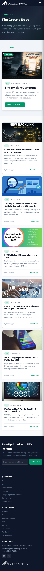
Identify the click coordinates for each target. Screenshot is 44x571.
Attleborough (7, 511)
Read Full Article (13, 105)
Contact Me (6, 498)
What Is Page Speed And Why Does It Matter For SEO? (21, 358)
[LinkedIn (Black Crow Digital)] (4, 556)
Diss (3, 522)
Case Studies (7, 488)
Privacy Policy (7, 501)
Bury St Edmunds (8, 518)
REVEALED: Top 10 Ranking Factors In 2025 (20, 256)
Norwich (5, 525)
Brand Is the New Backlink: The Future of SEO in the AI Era (21, 151)
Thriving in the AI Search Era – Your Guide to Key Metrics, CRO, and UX (20, 204)
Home (4, 481)
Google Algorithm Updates (12, 495)
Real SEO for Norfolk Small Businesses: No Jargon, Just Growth (22, 307)
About (4, 484)
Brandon (5, 515)
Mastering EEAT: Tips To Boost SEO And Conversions (20, 410)
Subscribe (36, 462)
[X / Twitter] (9, 556)
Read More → (35, 170)
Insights (5, 491)
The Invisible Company (20, 88)
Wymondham (7, 535)
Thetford (5, 532)
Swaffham (6, 528)
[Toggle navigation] (40, 3)
